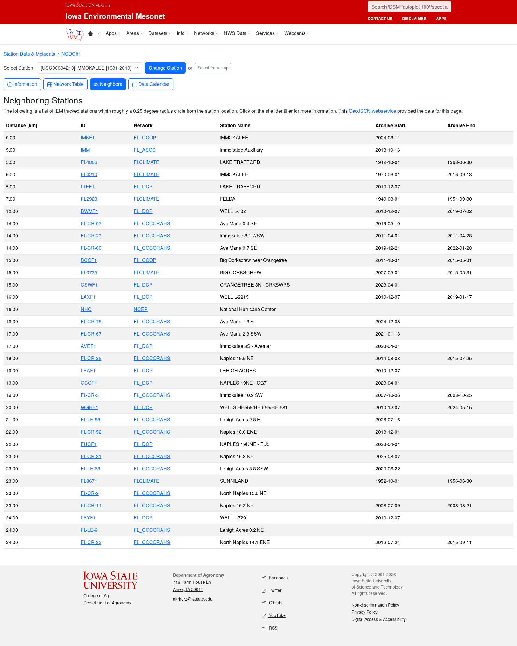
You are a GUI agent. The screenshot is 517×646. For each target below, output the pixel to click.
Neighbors (111, 83)
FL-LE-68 (90, 468)
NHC (86, 309)
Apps (111, 33)
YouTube (277, 615)
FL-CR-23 (91, 235)
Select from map (213, 68)
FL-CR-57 (91, 223)
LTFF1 (88, 186)
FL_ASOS (145, 149)
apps (441, 18)
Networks (204, 33)
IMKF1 (88, 137)
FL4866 (89, 162)
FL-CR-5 (90, 394)
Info (181, 33)
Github (275, 603)
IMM (85, 149)
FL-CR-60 (91, 247)
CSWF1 (89, 284)
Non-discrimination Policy (375, 605)
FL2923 (89, 198)
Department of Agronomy (107, 603)
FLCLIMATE (146, 162)
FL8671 (89, 480)
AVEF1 (88, 345)
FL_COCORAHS (152, 223)
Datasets (157, 33)
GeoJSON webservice (372, 110)
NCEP (141, 309)
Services (265, 33)
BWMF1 (89, 211)
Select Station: (19, 67)
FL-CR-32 (91, 542)
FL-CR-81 (91, 456)
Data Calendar (153, 83)
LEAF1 (88, 370)
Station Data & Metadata (29, 53)
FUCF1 (89, 444)
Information (25, 83)
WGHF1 (89, 407)
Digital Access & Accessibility (379, 619)
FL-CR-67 (91, 333)
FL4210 (89, 174)
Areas (132, 33)
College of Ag (96, 595)
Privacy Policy (365, 612)
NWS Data (235, 33)
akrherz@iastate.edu (192, 599)
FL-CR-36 (91, 358)
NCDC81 (71, 53)
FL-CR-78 (91, 321)
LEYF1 (88, 517)
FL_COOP (145, 137)
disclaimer (414, 18)
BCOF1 (89, 260)
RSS (272, 628)
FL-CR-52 (91, 431)
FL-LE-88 (90, 419)
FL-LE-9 (89, 529)
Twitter (275, 590)
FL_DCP (143, 186)
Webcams (294, 33)
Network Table (68, 83)
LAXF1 (88, 296)
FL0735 (89, 272)
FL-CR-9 (90, 493)
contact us (380, 18)
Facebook (278, 578)
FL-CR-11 (91, 505)
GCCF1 (89, 382)
